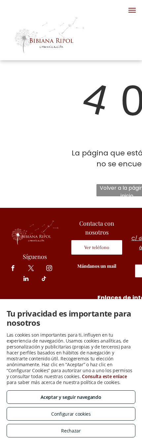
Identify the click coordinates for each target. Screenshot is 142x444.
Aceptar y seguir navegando (71, 397)
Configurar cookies (71, 414)
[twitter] (31, 269)
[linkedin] (25, 279)
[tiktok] (44, 279)
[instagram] (49, 269)
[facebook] (13, 269)
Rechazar (71, 431)
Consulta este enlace (104, 376)
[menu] (132, 10)
